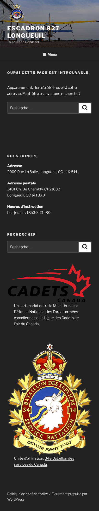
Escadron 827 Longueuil (33, 32)
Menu (52, 54)
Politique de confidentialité (27, 494)
